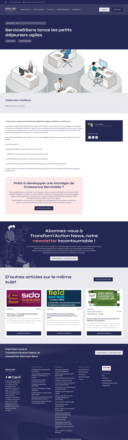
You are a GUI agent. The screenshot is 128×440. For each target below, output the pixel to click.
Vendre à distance (60, 419)
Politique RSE (106, 385)
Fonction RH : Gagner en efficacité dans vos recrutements (65, 384)
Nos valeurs (82, 374)
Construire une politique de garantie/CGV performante (63, 414)
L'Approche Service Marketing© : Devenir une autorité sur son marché (41, 375)
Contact (117, 9)
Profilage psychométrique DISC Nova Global (41, 370)
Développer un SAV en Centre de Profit (64, 427)
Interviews (105, 378)
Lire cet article (24, 333)
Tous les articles (103, 279)
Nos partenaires (83, 372)
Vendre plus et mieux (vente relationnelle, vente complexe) (63, 423)
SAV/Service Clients (92, 314)
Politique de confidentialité (109, 383)
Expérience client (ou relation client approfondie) (41, 393)
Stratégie (101, 314)
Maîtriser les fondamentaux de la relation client (64, 374)
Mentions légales (107, 380)
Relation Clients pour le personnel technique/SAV (64, 409)
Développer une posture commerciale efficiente (62, 370)
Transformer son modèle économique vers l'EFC (39, 381)
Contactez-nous (44, 208)
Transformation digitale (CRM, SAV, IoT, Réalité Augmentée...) (41, 402)
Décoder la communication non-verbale (64, 392)
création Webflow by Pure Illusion (71, 439)
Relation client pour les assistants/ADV (61, 405)
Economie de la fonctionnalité (94, 311)
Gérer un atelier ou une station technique (63, 431)
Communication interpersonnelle (64, 402)
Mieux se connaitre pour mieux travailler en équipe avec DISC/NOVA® (64, 397)
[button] (26, 9)
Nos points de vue (84, 369)
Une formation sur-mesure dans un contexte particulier (65, 388)
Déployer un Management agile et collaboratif (41, 389)
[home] (13, 9)
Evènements (10, 309)
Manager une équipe (61, 417)
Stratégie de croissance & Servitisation (39, 385)
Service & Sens (10, 23)
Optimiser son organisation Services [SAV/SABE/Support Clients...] (42, 398)
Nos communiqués (84, 377)
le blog (104, 9)
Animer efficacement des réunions (65, 378)
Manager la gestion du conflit (63, 380)
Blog (17, 23)
